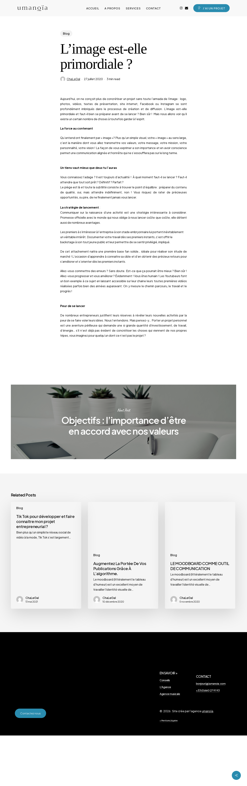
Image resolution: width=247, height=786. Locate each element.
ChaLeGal (73, 79)
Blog (66, 33)
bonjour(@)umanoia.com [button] (211, 683)
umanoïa (207, 711)
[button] (30, 713)
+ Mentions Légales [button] (168, 720)
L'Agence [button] (165, 687)
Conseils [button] (165, 680)
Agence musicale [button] (170, 693)
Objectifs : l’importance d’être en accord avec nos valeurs (123, 422)
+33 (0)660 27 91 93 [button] (208, 690)
